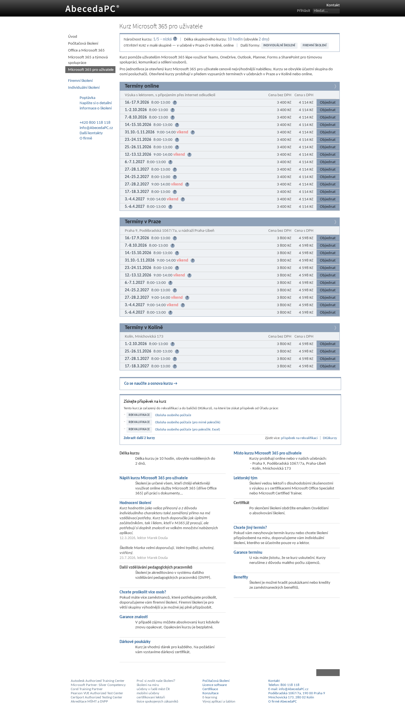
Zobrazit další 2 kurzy (139, 438)
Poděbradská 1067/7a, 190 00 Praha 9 (296, 693)
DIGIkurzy (330, 438)
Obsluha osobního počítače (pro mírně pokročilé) (187, 422)
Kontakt (333, 5)
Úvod (72, 37)
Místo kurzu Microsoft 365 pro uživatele (268, 453)
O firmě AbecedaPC (282, 701)
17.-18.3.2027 (137, 192)
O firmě (86, 138)
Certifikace (210, 689)
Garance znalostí (134, 617)
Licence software (214, 685)
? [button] (174, 102)
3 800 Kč (284, 238)
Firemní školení (315, 45)
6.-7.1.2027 (135, 162)
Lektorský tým (245, 478)
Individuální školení (279, 45)
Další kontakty (91, 133)
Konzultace (210, 693)
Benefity (241, 577)
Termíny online (142, 86)
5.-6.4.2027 (135, 207)
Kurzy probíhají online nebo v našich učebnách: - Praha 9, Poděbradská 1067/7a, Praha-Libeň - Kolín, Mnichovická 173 (288, 464)
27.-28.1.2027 (137, 170)
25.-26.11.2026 (138, 147)
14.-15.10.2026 (138, 125)
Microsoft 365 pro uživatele (91, 70)
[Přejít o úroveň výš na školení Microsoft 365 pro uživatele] (230, 672)
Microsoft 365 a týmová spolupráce (88, 60)
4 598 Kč (306, 238)
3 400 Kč (284, 103)
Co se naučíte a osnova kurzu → (150, 384)
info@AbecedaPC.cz (96, 128)
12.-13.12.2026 (138, 155)
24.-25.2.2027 (137, 177)
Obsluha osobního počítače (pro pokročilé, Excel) (187, 429)
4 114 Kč (306, 103)
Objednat (328, 103)
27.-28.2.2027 (137, 184)
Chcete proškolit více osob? (143, 592)
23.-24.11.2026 (138, 140)
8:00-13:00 (163, 103)
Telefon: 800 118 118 (283, 685)
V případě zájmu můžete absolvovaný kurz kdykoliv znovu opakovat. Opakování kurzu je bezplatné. (177, 624)
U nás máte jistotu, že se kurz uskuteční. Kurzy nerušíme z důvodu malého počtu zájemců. (287, 560)
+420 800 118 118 (95, 123)
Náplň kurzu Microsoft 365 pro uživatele (154, 478)
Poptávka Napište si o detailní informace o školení (96, 103)
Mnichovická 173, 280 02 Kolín (291, 697)
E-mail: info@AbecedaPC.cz (288, 689)
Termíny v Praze (143, 222)
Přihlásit (303, 11)
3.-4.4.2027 (135, 199)
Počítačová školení (83, 44)
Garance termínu (248, 553)
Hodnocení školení (135, 503)
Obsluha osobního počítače (173, 415)
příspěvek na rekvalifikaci (299, 438)
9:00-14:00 (175, 132)
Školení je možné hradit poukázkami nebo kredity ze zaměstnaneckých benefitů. (289, 585)
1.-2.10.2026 (136, 110)
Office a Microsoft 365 (86, 51)
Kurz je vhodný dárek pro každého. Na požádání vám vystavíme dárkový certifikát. (174, 649)
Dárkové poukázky (135, 642)
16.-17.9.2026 (137, 103)
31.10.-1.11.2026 (140, 132)
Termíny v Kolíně (144, 327)
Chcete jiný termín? (250, 528)
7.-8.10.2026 (136, 117)
